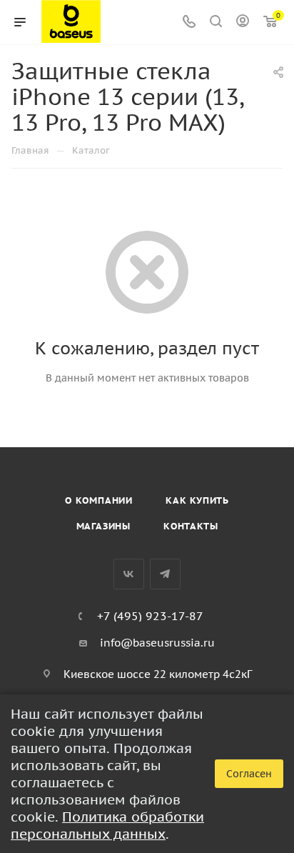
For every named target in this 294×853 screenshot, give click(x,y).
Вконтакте (128, 574)
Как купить (197, 500)
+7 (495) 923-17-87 (150, 616)
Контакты (190, 526)
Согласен (249, 773)
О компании (99, 500)
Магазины (103, 526)
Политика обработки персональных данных (107, 825)
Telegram (165, 574)
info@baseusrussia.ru (157, 642)
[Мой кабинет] (242, 22)
